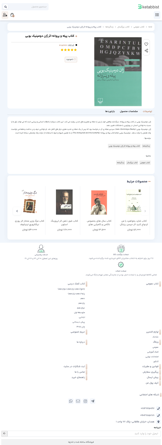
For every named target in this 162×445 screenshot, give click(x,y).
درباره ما (81, 342)
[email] (78, 401)
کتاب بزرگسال (123, 27)
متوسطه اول (79, 312)
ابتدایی (82, 317)
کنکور (156, 361)
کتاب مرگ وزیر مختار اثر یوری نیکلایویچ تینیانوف (29, 223)
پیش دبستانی (78, 322)
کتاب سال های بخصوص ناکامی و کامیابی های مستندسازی (99, 223)
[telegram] (92, 401)
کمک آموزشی (153, 352)
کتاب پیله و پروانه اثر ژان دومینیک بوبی (124, 146)
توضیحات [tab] (147, 111)
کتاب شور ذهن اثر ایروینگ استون (64, 223)
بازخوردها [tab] (110, 111)
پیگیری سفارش (151, 372)
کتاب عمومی (139, 27)
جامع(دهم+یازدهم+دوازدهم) (71, 289)
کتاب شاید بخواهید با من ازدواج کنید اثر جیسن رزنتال (134, 223)
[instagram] (85, 401)
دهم (83, 298)
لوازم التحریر (152, 332)
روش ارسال (153, 377)
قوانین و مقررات (150, 366)
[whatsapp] (71, 401)
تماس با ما (80, 372)
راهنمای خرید (78, 377)
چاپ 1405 (80, 326)
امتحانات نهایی (152, 356)
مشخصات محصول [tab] (129, 111)
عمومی (156, 347)
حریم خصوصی (78, 332)
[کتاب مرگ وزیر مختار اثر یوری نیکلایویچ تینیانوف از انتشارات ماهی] (29, 202)
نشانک (156, 337)
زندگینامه (109, 27)
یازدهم (81, 303)
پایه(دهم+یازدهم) (76, 293)
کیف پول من (152, 383)
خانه (150, 27)
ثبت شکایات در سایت (74, 366)
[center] (5, 6)
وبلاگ (156, 342)
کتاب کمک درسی (76, 284)
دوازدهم (81, 308)
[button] (145, 211)
